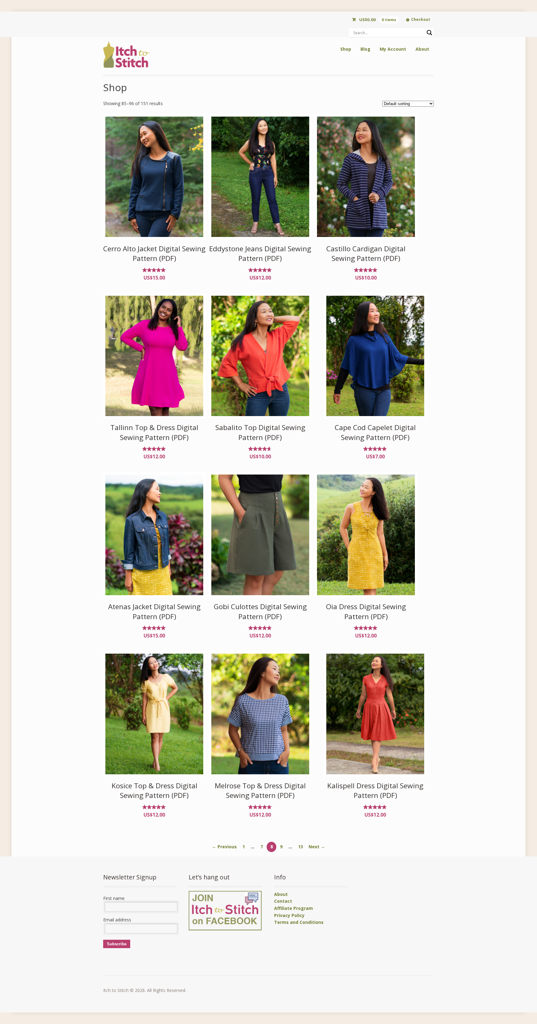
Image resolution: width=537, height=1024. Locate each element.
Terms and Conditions (299, 922)
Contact (283, 901)
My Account (393, 49)
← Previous (224, 847)
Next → (317, 847)
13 (300, 847)
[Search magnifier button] (429, 32)
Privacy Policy (289, 915)
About (422, 49)
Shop (345, 49)
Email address (117, 920)
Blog (365, 49)
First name (114, 898)
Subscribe (116, 944)
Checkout (420, 19)
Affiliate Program (293, 908)
